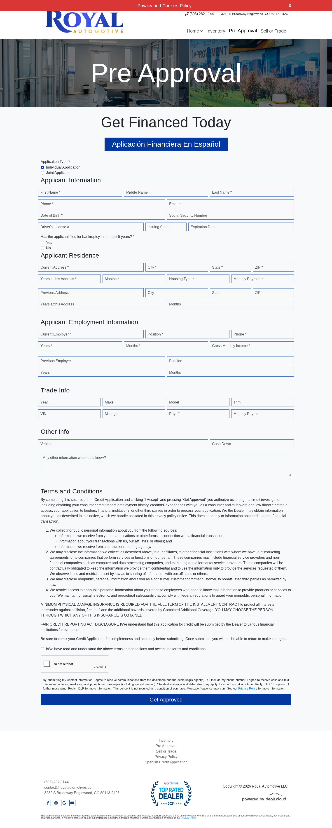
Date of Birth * (51, 215)
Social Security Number (188, 215)
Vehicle (46, 444)
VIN (43, 414)
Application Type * (55, 162)
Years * (46, 346)
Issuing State (158, 227)
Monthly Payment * (249, 279)
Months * (112, 279)
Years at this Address (57, 304)
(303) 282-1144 (201, 14)
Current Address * (54, 267)
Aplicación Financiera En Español (166, 144)
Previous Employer (55, 361)
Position (175, 361)
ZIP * (259, 267)
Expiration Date (203, 227)
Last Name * (222, 192)
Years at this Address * (58, 279)
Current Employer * (55, 334)
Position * (155, 334)
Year (44, 402)
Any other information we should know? (74, 458)
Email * (175, 204)
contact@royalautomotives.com (69, 787)
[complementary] (318, 814)
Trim (237, 402)
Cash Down (221, 444)
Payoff (174, 414)
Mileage (111, 414)
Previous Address (54, 293)
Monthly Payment (247, 414)
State (216, 293)
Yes (49, 242)
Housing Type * (181, 279)
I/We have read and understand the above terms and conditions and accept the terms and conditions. (126, 649)
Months (175, 304)
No (48, 248)
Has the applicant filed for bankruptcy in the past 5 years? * (87, 237)
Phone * (46, 204)
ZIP (258, 293)
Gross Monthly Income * (231, 346)
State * (217, 267)
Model (174, 402)
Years (45, 372)
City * (152, 267)
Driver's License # (54, 227)
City (151, 293)
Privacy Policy (247, 688)
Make (109, 402)
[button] (195, 31)
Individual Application (63, 167)
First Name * (50, 192)
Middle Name (137, 192)
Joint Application (59, 173)
